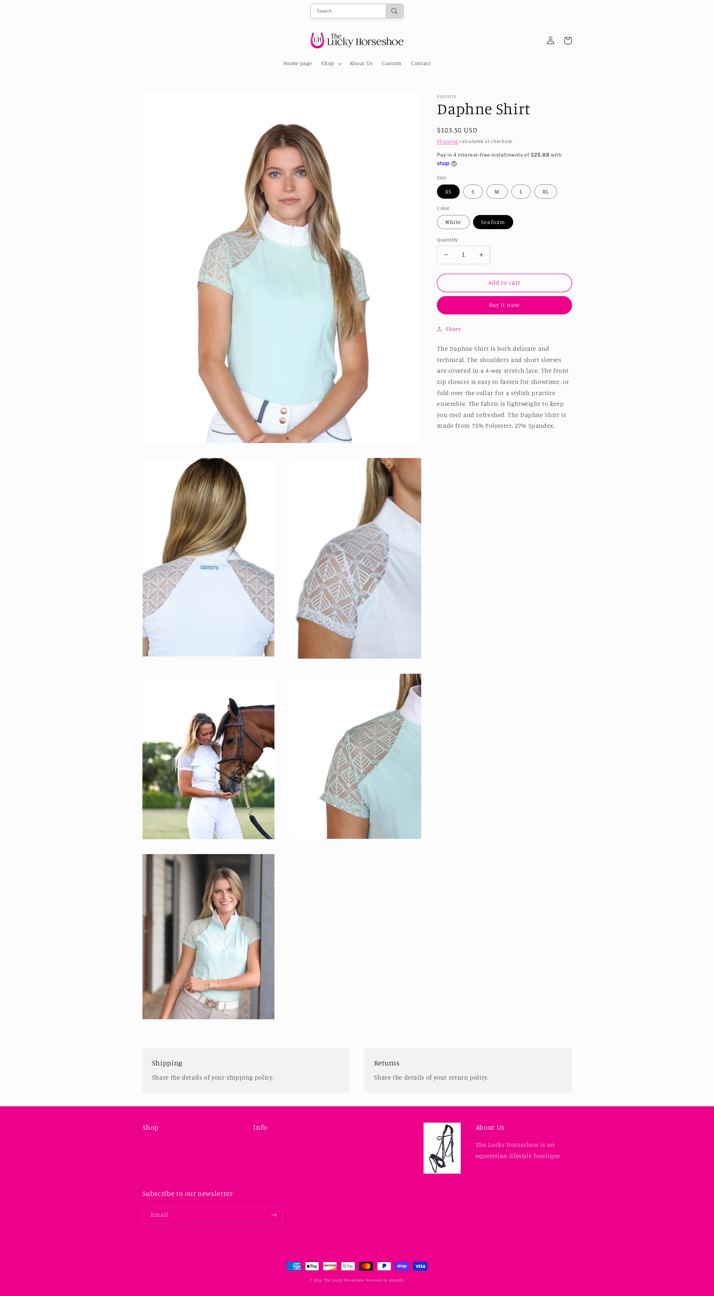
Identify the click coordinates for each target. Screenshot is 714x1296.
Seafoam (493, 222)
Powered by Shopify (385, 1280)
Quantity (447, 240)
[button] (331, 63)
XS (448, 191)
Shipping (447, 141)
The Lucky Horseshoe (344, 1280)
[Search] (394, 11)
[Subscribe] (273, 1215)
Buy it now (504, 305)
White (453, 222)
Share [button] (453, 328)
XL (546, 191)
